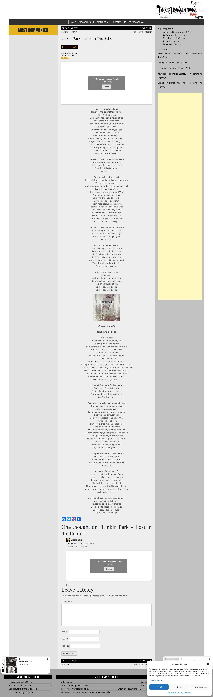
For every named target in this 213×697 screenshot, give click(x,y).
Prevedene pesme (69, 46)
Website (65, 646)
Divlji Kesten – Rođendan (174, 38)
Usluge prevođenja (133, 22)
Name (64, 632)
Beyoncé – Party (69, 32)
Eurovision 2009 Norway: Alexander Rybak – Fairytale (85, 692)
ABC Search (66, 682)
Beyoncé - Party (25, 661)
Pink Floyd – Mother (142, 32)
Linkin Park (70, 55)
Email (64, 639)
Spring (76, 53)
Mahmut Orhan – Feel (177, 62)
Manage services (156, 680)
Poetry (117, 22)
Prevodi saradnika (17, 685)
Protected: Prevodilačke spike (75, 688)
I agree (106, 87)
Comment (66, 601)
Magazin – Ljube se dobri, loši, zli (177, 32)
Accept (159, 687)
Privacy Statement (184, 693)
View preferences (200, 687)
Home (73, 22)
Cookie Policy (172, 693)
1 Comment (65, 58)
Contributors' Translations (21, 688)
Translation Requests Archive (74, 685)
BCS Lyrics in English (18, 692)
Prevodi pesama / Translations (94, 22)
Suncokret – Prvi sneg (173, 44)
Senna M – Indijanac (172, 41)
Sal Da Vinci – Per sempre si (175, 35)
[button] (208, 664)
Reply (68, 585)
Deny (179, 687)
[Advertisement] (180, 196)
